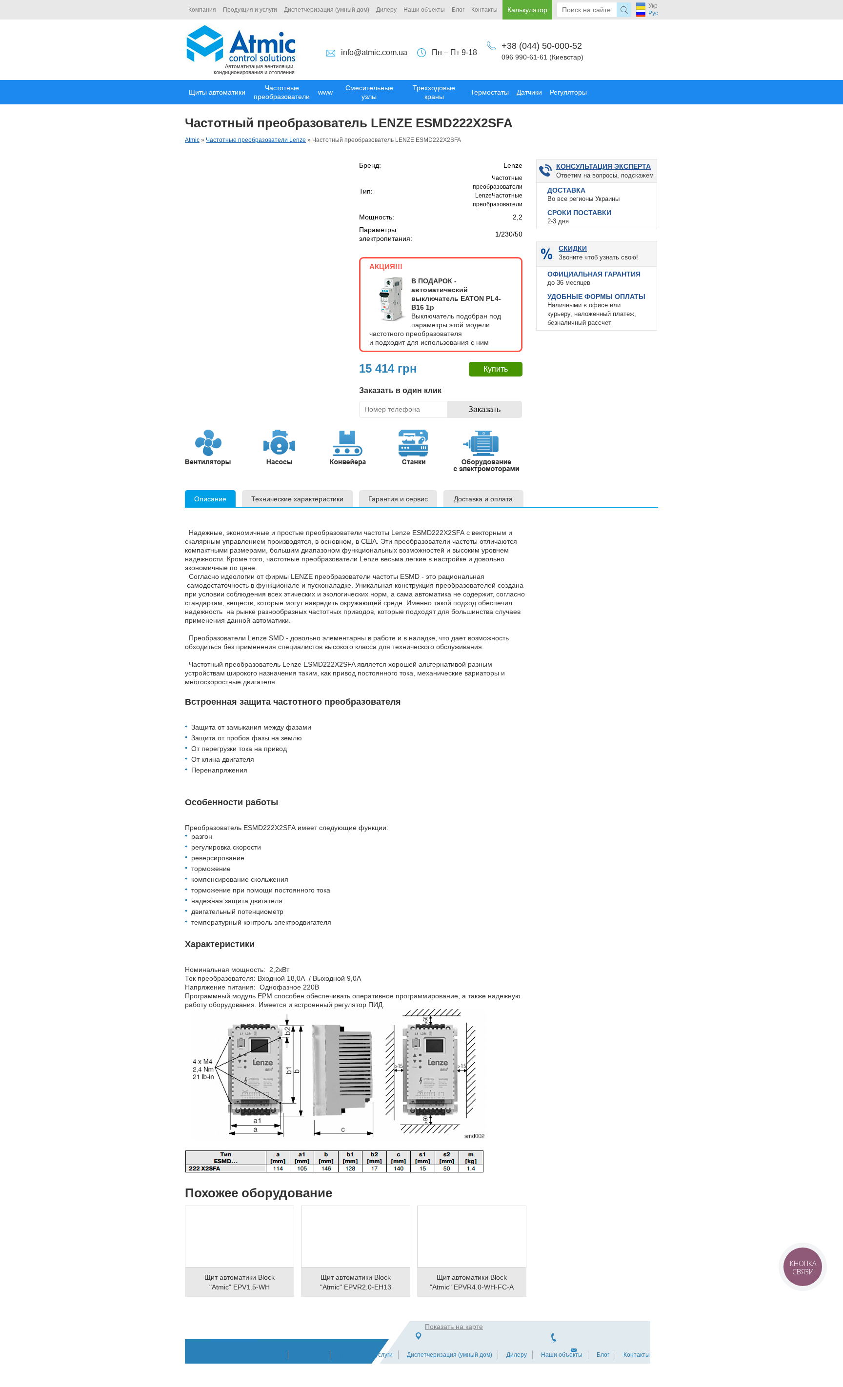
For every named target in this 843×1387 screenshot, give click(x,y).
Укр (653, 5)
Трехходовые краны (434, 92)
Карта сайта (265, 1354)
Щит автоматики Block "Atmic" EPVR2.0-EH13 (355, 1282)
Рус (653, 13)
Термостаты (489, 92)
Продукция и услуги (250, 9)
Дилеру (386, 9)
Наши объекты (424, 9)
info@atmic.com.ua (374, 52)
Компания (202, 9)
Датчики (529, 92)
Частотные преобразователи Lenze (256, 140)
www (325, 92)
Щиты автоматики (217, 92)
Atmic (192, 140)
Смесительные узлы (369, 92)
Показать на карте (454, 1326)
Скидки (573, 248)
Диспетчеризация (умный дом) (326, 9)
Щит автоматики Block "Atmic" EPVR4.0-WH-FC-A (472, 1282)
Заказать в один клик (400, 390)
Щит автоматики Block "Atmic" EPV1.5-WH (239, 1282)
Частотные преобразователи (282, 92)
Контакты (484, 9)
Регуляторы (568, 92)
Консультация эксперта (603, 166)
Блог (458, 9)
